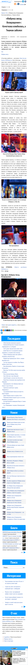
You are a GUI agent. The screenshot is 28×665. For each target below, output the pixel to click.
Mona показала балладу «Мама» (10, 374)
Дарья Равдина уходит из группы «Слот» (12, 395)
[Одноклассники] (3, 330)
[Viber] (11, 330)
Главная (3, 13)
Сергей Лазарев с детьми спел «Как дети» (13, 378)
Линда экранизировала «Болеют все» (15, 456)
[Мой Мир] (5, 330)
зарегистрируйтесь (12, 325)
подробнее (6, 637)
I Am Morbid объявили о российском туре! (12, 544)
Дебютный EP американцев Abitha (10, 548)
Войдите (4, 325)
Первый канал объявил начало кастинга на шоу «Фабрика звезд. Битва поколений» (16, 424)
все (22, 606)
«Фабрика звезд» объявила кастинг (15, 451)
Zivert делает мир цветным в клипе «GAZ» (12, 348)
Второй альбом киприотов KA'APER (11, 540)
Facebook (22, 4)
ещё (22, 552)
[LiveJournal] (9, 330)
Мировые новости (8, 639)
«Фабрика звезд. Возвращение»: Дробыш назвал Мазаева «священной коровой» (15, 507)
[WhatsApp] (13, 330)
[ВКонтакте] (1, 330)
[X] (7, 330)
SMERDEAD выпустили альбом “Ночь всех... (12, 532)
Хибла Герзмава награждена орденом (12, 343)
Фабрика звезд (4, 54)
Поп (7, 13)
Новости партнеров (8, 641)
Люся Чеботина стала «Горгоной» (10, 376)
